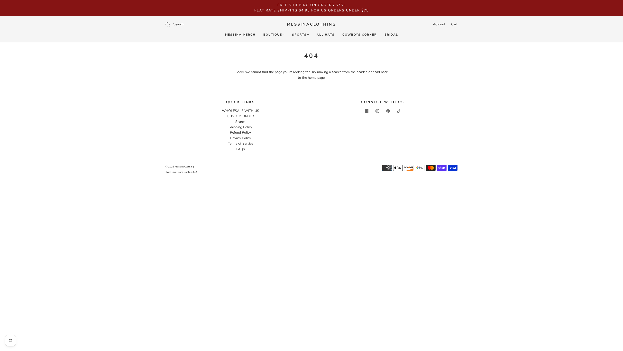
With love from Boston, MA (181, 172)
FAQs (240, 149)
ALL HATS (326, 35)
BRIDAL (391, 35)
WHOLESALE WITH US (240, 110)
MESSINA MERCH (240, 35)
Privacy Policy (240, 138)
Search (240, 121)
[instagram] (377, 111)
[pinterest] (388, 111)
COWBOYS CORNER (359, 35)
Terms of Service (240, 143)
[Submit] (200, 24)
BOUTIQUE (272, 35)
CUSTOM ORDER (240, 116)
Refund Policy (240, 132)
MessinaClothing (311, 24)
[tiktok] (398, 111)
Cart (454, 24)
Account (439, 24)
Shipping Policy (240, 127)
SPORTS (299, 35)
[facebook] (366, 111)
